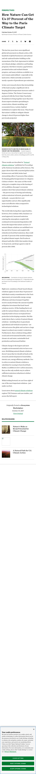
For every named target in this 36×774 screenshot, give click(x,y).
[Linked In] (17, 42)
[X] (12, 42)
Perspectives (8, 10)
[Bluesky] (25, 42)
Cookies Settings (18, 758)
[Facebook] (8, 42)
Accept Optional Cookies (18, 768)
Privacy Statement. (10, 751)
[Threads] (21, 42)
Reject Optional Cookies (18, 763)
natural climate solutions (23, 390)
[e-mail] (30, 42)
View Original (18, 413)
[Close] (34, 729)
